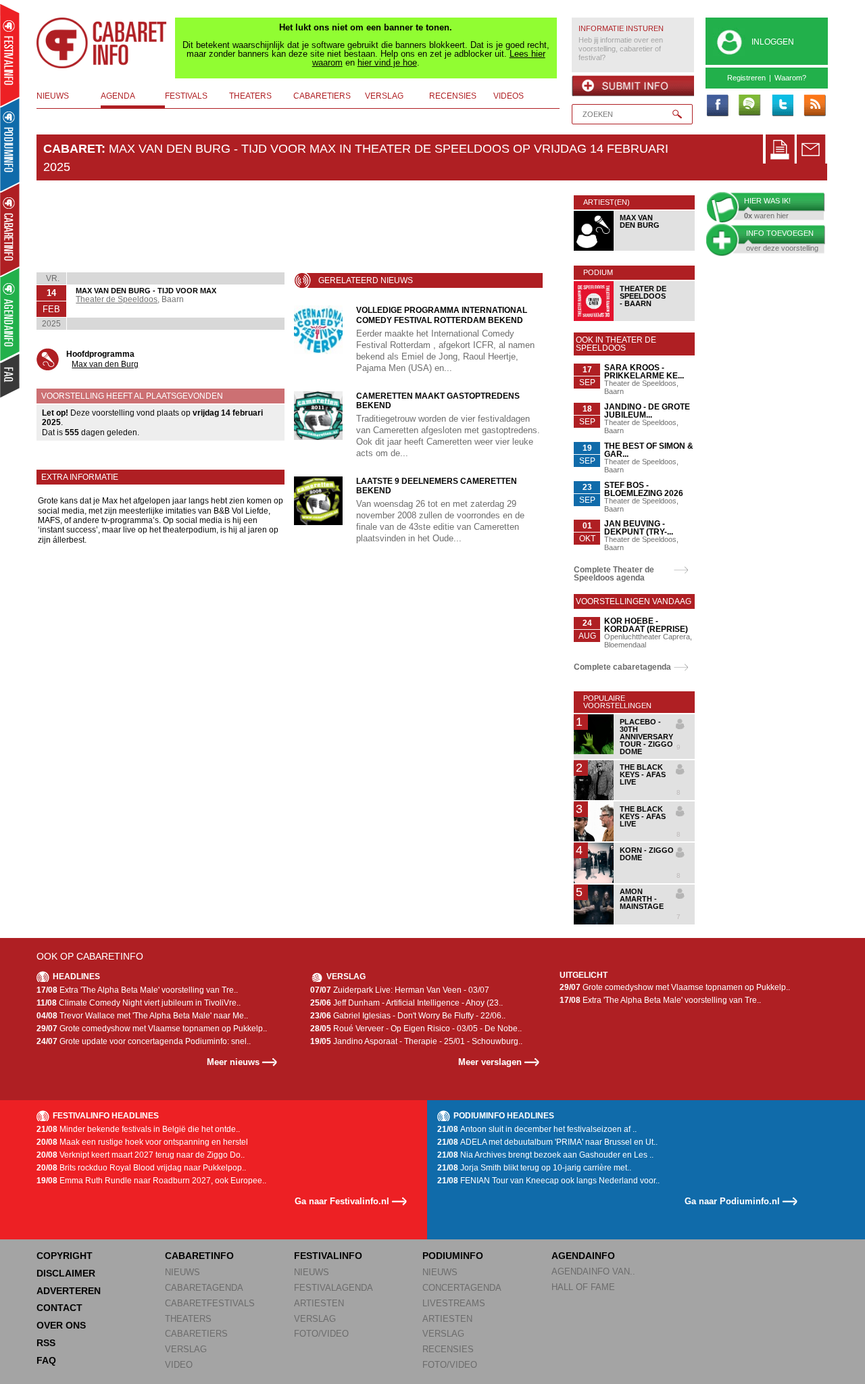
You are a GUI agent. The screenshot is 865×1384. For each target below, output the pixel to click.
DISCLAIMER (65, 1273)
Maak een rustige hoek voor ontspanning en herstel (142, 1142)
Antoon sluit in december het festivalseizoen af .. (537, 1129)
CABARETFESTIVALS (210, 1303)
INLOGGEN (772, 42)
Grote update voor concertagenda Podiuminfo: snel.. (143, 1041)
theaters (250, 96)
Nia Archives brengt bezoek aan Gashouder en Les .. (545, 1155)
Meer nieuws (233, 1062)
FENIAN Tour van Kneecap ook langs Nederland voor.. (548, 1181)
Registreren (746, 78)
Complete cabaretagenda (622, 667)
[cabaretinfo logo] (102, 43)
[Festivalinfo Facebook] (717, 106)
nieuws (52, 96)
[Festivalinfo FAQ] (10, 376)
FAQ (46, 1360)
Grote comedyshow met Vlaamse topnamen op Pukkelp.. (151, 1028)
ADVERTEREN (68, 1290)
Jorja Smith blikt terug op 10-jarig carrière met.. (534, 1168)
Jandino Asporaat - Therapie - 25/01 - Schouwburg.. (416, 1041)
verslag (384, 96)
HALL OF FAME (583, 1287)
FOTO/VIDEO (321, 1334)
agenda (118, 96)
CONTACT (59, 1307)
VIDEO (179, 1365)
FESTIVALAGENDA (333, 1288)
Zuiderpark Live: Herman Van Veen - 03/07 (399, 990)
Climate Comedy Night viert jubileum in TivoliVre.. (138, 1003)
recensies (452, 96)
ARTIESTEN (319, 1303)
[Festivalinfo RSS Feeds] (814, 106)
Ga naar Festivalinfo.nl (342, 1201)
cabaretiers (322, 96)
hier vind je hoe (387, 62)
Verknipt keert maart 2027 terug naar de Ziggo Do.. (140, 1155)
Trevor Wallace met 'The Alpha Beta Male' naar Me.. (142, 1016)
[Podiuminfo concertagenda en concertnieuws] (10, 144)
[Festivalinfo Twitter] (781, 106)
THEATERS (188, 1319)
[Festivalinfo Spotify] (749, 106)
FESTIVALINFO (328, 1255)
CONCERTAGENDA (461, 1288)
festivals (186, 96)
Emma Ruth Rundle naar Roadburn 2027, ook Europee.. (151, 1181)
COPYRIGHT (64, 1255)
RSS (45, 1342)
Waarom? (790, 78)
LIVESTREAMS (453, 1303)
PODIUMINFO (452, 1255)
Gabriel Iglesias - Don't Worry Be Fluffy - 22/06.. (407, 1016)
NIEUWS (182, 1272)
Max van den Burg (105, 364)
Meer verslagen (490, 1062)
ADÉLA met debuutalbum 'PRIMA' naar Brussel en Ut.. (547, 1142)
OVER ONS (61, 1325)
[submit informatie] (633, 86)
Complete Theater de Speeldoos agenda (614, 574)
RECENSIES (448, 1349)
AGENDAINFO (583, 1255)
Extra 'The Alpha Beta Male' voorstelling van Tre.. (137, 990)
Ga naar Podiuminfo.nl (732, 1201)
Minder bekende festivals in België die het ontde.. (138, 1129)
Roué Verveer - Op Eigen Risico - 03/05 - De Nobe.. (416, 1028)
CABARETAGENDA (204, 1288)
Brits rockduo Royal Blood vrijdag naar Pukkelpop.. (141, 1168)
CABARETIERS (196, 1334)
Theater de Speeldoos (116, 299)
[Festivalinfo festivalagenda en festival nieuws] (10, 55)
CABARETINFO (199, 1255)
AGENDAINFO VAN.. (593, 1271)
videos (508, 96)
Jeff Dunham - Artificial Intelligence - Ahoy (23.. (406, 1003)
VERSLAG (186, 1349)
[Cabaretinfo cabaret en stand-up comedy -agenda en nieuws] (10, 229)
